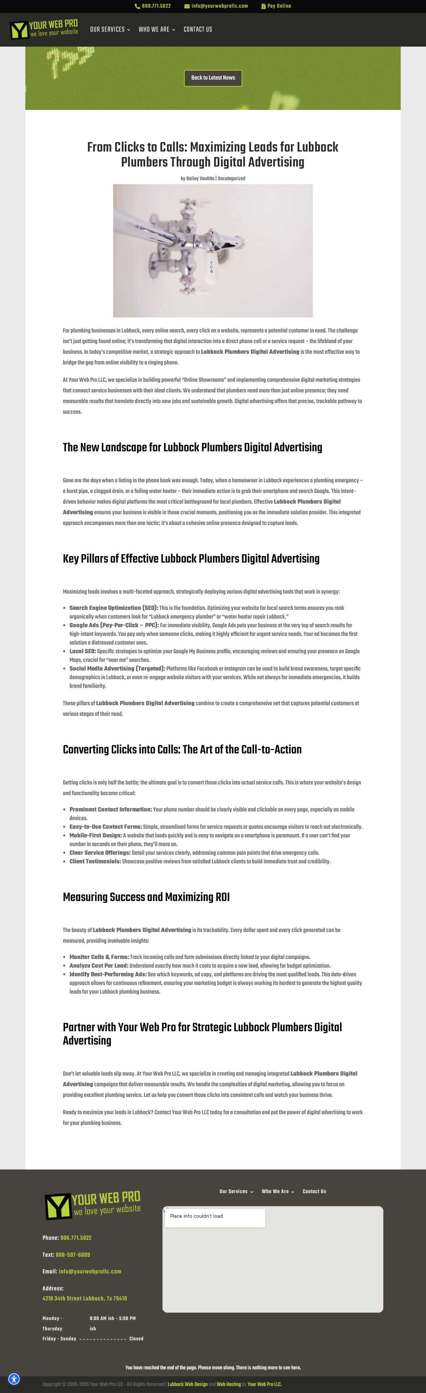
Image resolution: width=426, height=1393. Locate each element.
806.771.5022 (76, 1238)
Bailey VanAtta (200, 179)
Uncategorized (231, 179)
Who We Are (154, 29)
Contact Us (198, 29)
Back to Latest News (213, 78)
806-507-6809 (73, 1255)
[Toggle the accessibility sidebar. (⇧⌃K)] (14, 1379)
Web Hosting (229, 1384)
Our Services (107, 29)
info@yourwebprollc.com (90, 1272)
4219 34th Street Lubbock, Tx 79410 (85, 1299)
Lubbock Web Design (188, 1384)
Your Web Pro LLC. (265, 1384)
